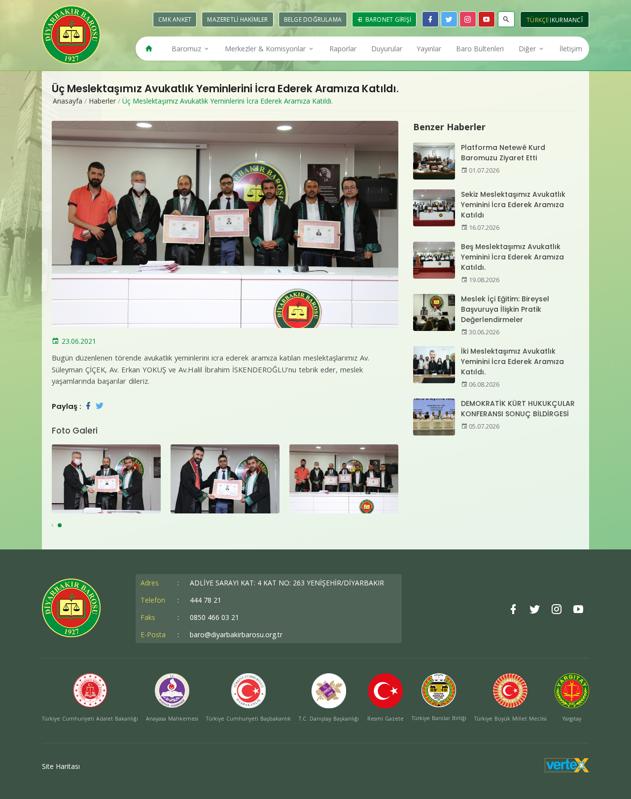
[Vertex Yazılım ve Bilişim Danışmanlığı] (567, 769)
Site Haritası (61, 766)
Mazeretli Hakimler (237, 19)
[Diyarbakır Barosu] (71, 34)
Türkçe (537, 20)
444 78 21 (205, 600)
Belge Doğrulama (313, 19)
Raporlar (342, 48)
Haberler (102, 101)
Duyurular (386, 48)
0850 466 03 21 (214, 617)
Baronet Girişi (387, 19)
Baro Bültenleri (480, 48)
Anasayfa (67, 101)
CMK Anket (174, 19)
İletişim (571, 48)
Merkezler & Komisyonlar (266, 48)
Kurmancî (567, 20)
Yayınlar (429, 48)
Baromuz (187, 48)
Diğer (528, 48)
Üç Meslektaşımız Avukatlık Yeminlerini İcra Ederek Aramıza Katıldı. (227, 101)
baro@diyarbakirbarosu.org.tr (236, 634)
